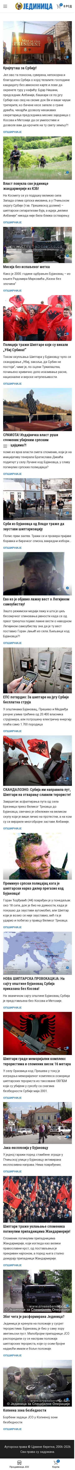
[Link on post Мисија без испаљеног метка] (37, 245)
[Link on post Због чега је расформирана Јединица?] (37, 1291)
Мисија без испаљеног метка (26, 267)
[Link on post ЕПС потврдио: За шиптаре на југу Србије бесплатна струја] (37, 671)
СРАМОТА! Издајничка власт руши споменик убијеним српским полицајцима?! (30, 440)
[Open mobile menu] (5, 6)
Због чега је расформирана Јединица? (33, 1316)
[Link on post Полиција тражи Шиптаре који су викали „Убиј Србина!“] (37, 318)
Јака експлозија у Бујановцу (25, 1147)
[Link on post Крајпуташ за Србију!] (37, 42)
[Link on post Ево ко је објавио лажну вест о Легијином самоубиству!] (37, 573)
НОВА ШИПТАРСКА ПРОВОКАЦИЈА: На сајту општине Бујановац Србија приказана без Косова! (34, 983)
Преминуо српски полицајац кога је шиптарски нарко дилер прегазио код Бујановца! (33, 888)
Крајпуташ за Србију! (20, 68)
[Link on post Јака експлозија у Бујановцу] (37, 1123)
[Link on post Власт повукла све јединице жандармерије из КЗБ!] (37, 158)
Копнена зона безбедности (24, 1410)
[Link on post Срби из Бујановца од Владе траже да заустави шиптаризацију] (37, 499)
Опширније (12, 132)
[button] (7, 1383)
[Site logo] (33, 6)
